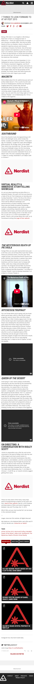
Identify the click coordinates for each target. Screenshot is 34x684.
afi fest (3, 531)
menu (32, 3)
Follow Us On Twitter (17, 654)
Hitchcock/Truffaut (20, 531)
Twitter (7, 26)
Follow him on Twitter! (20, 523)
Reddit (17, 26)
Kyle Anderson (15, 23)
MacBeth (29, 531)
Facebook (11, 26)
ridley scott (17, 533)
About (17, 676)
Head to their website (11, 503)
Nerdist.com (3, 678)
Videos (31, 676)
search (23, 3)
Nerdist (7, 3)
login (27, 3)
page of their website (23, 218)
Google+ (14, 26)
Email (20, 26)
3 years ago (5, 651)
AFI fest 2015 (10, 531)
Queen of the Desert (7, 533)
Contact (10, 676)
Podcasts (24, 676)
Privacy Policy (20, 678)
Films (4, 31)
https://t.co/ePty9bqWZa (15, 648)
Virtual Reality (22, 535)
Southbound (25, 533)
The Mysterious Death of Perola (16, 534)
